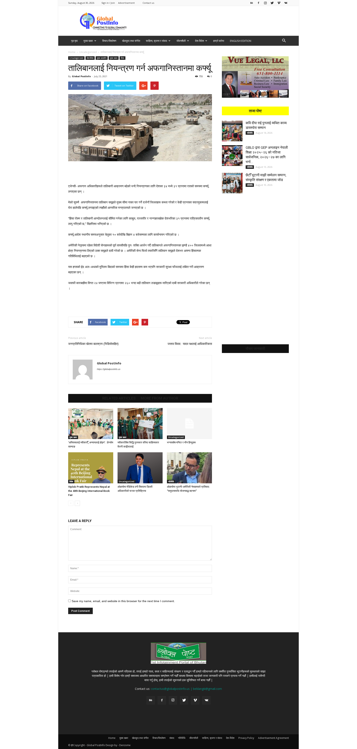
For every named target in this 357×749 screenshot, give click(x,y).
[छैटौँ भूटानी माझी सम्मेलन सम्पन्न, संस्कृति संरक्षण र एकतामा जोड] (232, 183)
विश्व (122, 57)
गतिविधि (171, 481)
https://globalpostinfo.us (108, 369)
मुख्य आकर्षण (101, 57)
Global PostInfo (81, 76)
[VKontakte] (286, 3)
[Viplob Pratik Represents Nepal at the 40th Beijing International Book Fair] (90, 467)
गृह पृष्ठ (74, 41)
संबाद (171, 738)
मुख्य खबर (88, 41)
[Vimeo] (279, 3)
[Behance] (252, 3)
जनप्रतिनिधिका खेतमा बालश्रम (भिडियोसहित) (93, 344)
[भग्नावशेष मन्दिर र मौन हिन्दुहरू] (189, 423)
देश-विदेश (199, 41)
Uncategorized (88, 52)
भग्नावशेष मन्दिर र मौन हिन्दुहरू (181, 442)
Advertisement (126, 2)
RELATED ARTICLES (119, 398)
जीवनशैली (181, 41)
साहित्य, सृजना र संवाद (156, 41)
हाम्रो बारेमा (218, 41)
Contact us (148, 2)
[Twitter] (272, 3)
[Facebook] (258, 3)
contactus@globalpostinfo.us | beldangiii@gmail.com (186, 689)
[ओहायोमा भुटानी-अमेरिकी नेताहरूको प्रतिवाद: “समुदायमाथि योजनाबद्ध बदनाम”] (189, 467)
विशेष (71, 481)
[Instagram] (265, 3)
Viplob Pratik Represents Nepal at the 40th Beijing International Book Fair (89, 491)
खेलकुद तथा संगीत (131, 41)
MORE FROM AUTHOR (159, 398)
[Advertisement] (213, 20)
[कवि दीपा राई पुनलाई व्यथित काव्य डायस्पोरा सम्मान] (232, 131)
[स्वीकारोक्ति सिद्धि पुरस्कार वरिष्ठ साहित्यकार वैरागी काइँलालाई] (140, 423)
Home (71, 52)
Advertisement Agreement (273, 738)
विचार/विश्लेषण (109, 41)
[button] (284, 41)
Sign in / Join (108, 2)
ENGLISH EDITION (240, 41)
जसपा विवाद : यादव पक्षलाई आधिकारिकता (190, 344)
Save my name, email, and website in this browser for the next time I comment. (123, 601)
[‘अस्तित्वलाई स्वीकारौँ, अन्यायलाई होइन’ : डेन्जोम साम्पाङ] (90, 423)
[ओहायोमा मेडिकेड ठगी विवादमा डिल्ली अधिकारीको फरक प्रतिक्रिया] (140, 467)
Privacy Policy (246, 738)
